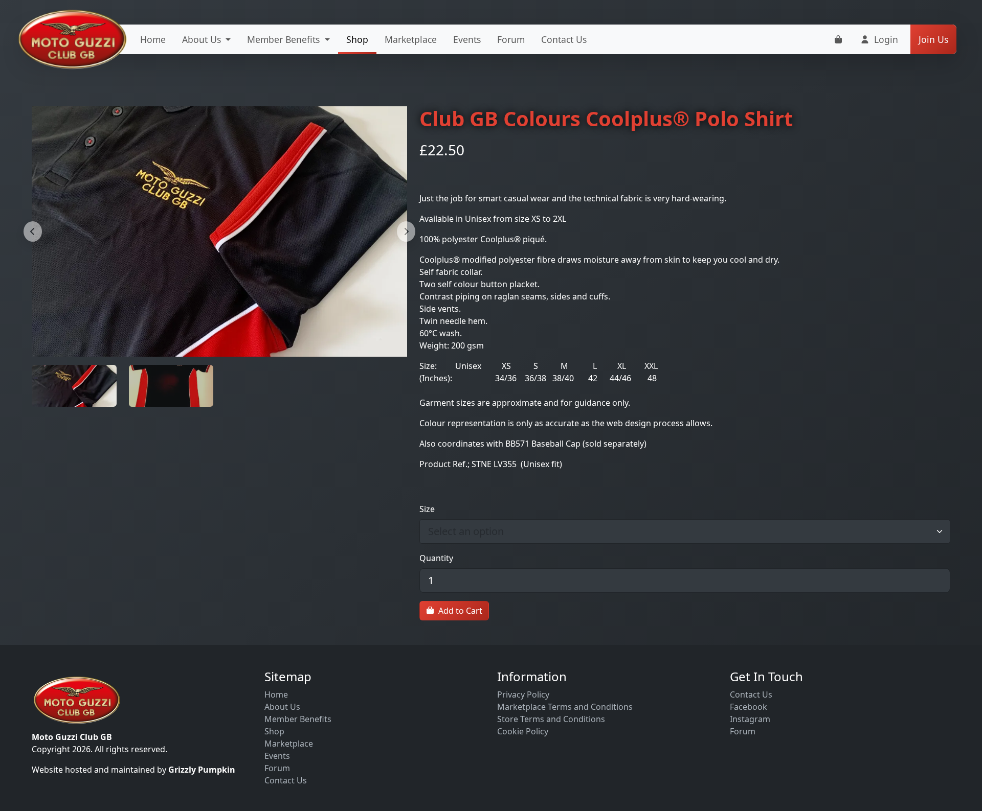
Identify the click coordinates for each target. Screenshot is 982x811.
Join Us (933, 39)
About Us (282, 706)
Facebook (748, 706)
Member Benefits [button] (284, 39)
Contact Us (564, 39)
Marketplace (411, 39)
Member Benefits (297, 719)
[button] (879, 39)
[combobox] (679, 531)
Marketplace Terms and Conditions (565, 706)
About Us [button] (203, 39)
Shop (357, 39)
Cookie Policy (522, 731)
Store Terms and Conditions (551, 719)
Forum (511, 39)
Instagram (750, 719)
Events (467, 39)
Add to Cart (460, 610)
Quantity (436, 558)
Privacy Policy (523, 694)
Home (153, 39)
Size (427, 509)
